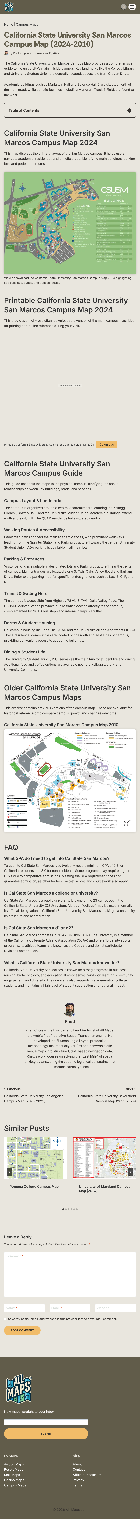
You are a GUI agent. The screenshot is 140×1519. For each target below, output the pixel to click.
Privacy (78, 1480)
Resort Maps (13, 1469)
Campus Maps (27, 24)
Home (8, 24)
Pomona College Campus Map (34, 1186)
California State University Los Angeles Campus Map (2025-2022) (34, 1095)
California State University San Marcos (40, 63)
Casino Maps (14, 1480)
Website (103, 1308)
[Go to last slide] (9, 1172)
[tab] (63, 1209)
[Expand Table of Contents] (129, 110)
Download (106, 444)
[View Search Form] (124, 7)
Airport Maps (14, 1464)
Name (11, 1308)
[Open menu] (132, 7)
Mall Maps (12, 1475)
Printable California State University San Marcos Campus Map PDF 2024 (49, 444)
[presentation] (35, 1158)
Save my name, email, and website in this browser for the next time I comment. (62, 1319)
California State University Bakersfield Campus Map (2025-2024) (107, 1095)
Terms (77, 1485)
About (77, 1464)
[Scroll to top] (134, 1506)
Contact (79, 1469)
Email (56, 1308)
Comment (14, 1256)
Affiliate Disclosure (87, 1475)
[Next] (130, 1172)
